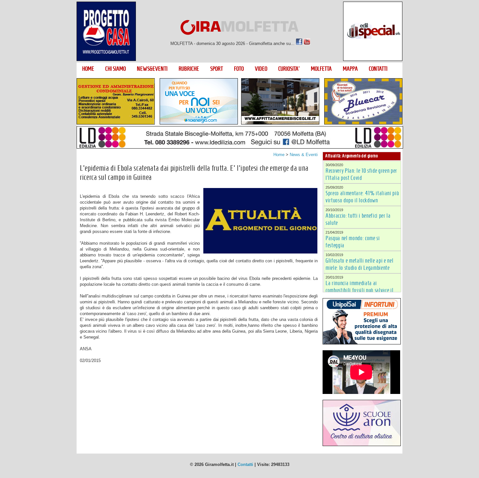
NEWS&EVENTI (152, 68)
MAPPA (350, 68)
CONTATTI (378, 68)
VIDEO (261, 68)
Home (278, 154)
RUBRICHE (189, 68)
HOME (88, 68)
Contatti (245, 464)
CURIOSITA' (289, 68)
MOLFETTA (321, 68)
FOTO (239, 68)
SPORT (216, 68)
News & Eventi (304, 154)
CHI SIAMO (115, 68)
